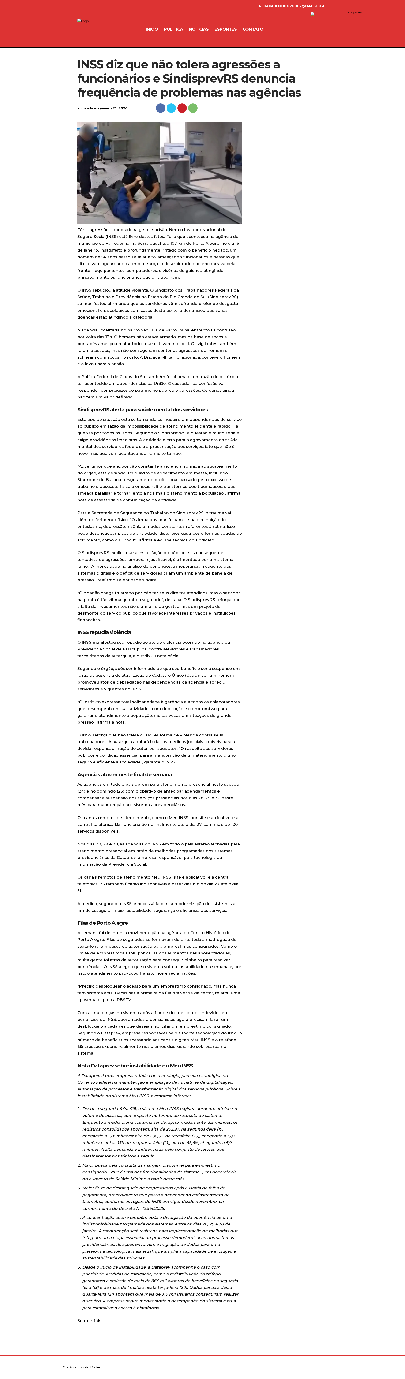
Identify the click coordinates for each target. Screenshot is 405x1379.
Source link (89, 1320)
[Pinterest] (182, 108)
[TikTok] (99, 6)
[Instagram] (89, 6)
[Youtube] (339, 1367)
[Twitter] (171, 108)
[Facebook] (79, 6)
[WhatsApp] (193, 108)
